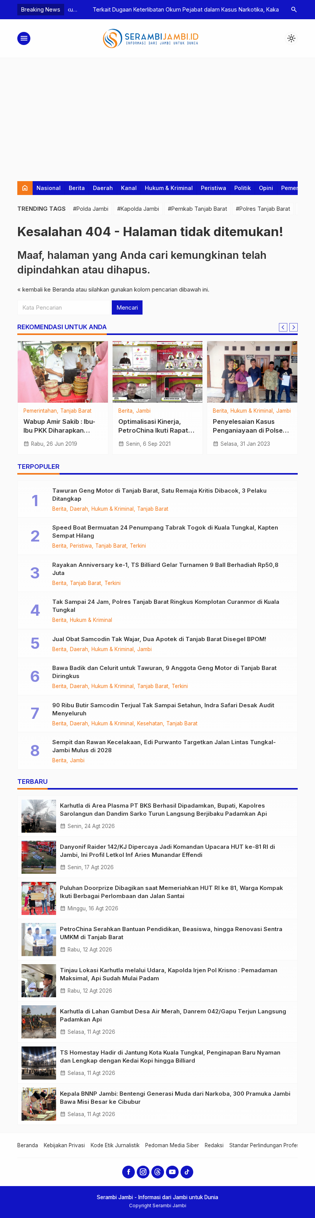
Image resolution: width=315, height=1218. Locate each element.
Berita (77, 188)
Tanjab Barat (75, 411)
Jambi (143, 411)
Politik (242, 188)
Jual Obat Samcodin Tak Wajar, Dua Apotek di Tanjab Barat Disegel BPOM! (159, 639)
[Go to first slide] (293, 327)
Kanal (129, 188)
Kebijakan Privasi (64, 1145)
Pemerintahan (40, 411)
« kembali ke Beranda (45, 289)
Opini (266, 188)
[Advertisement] (157, 116)
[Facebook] (128, 1172)
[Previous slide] (283, 327)
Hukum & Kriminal (169, 188)
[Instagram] (143, 1172)
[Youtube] (172, 1172)
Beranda (27, 1145)
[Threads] (157, 1172)
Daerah (103, 188)
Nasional (48, 188)
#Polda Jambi (90, 208)
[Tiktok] (187, 1172)
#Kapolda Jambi (138, 208)
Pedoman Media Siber (172, 1145)
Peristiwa (213, 188)
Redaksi (214, 1145)
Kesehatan (150, 723)
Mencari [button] (127, 307)
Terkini (138, 546)
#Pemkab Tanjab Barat (197, 208)
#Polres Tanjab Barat (263, 208)
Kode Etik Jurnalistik (115, 1145)
